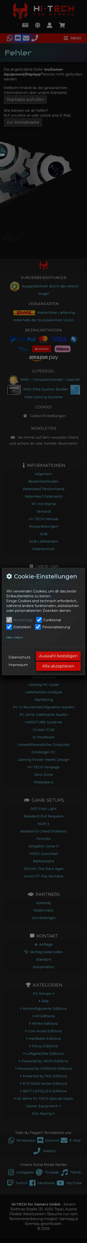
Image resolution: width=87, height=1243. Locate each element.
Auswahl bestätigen (58, 656)
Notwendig (22, 620)
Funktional (52, 620)
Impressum (18, 665)
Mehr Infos (13, 637)
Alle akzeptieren (58, 666)
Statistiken (22, 627)
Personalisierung (56, 627)
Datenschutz (19, 657)
